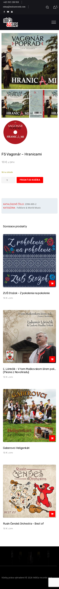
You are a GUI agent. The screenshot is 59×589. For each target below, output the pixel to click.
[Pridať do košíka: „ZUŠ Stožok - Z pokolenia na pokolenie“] (52, 283)
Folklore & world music (29, 207)
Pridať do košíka (30, 180)
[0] (54, 7)
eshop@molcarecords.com (14, 7)
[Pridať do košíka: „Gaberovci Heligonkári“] (52, 438)
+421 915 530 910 (11, 2)
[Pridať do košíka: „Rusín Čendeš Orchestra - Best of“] (52, 514)
